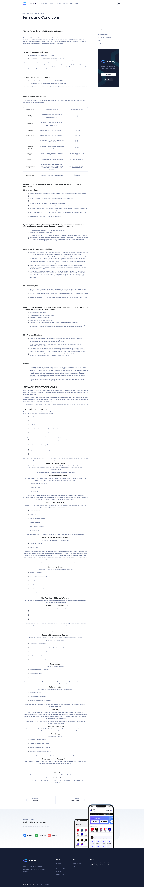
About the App (77, 863)
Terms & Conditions (61, 868)
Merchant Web (60, 874)
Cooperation (59, 863)
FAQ (76, 3)
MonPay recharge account (105, 37)
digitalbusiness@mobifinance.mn (57, 778)
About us (51, 3)
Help (74, 866)
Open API (58, 871)
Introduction (43, 3)
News (71, 3)
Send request (108, 74)
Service (59, 3)
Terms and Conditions (40, 13)
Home (23, 13)
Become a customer (103, 34)
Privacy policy (101, 43)
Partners (65, 3)
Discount (100, 40)
